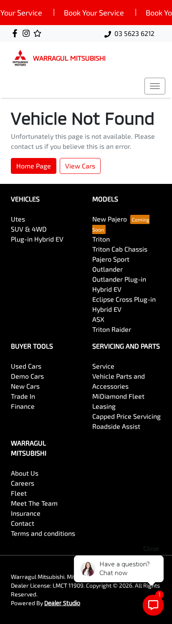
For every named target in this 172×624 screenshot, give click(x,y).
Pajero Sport (110, 259)
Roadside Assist (116, 426)
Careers (22, 483)
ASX (98, 319)
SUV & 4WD (29, 229)
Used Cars (26, 366)
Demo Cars (27, 376)
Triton (101, 239)
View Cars (80, 166)
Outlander (107, 269)
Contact (22, 523)
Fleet (19, 493)
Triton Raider (111, 329)
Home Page (33, 166)
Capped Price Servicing (126, 416)
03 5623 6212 (134, 33)
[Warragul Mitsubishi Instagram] (27, 33)
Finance (23, 406)
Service (103, 366)
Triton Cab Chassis (119, 249)
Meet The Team (34, 503)
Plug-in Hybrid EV (37, 239)
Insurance (25, 513)
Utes (18, 219)
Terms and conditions (43, 533)
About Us (24, 473)
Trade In (23, 396)
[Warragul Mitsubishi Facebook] (16, 33)
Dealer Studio (62, 602)
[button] (154, 86)
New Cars (25, 386)
